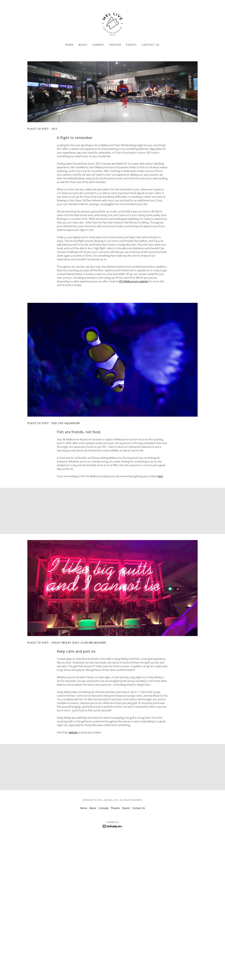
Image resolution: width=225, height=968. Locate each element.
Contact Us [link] (151, 44)
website (73, 732)
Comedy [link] (98, 44)
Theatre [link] (115, 44)
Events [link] (131, 44)
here (160, 476)
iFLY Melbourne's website (133, 281)
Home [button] (83, 808)
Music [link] (83, 44)
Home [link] (69, 44)
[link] (112, 23)
